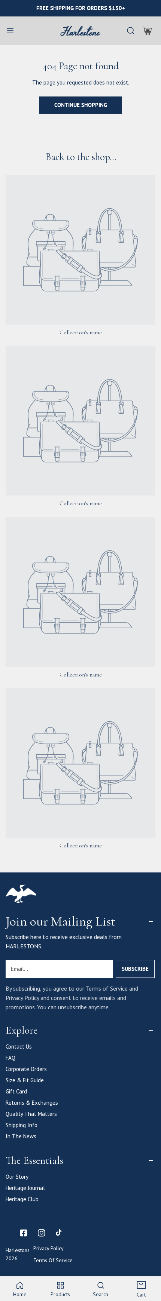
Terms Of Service (53, 1260)
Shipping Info (21, 1125)
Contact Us (19, 1046)
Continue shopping (80, 104)
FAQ (10, 1057)
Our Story (17, 1176)
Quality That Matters (31, 1113)
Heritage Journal (25, 1187)
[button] (147, 30)
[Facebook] (24, 1233)
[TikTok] (60, 1233)
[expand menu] (10, 31)
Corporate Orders (26, 1069)
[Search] (130, 30)
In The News (21, 1136)
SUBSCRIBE (135, 968)
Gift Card (16, 1091)
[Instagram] (42, 1233)
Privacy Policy (48, 1248)
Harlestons (18, 1250)
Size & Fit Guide (25, 1080)
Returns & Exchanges (32, 1102)
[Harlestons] (80, 31)
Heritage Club (22, 1199)
